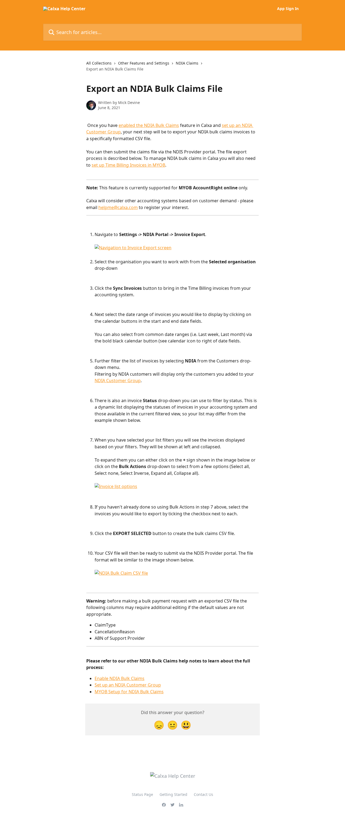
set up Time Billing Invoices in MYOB (128, 165)
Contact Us (203, 794)
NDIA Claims (187, 63)
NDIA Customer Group (118, 380)
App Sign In (288, 9)
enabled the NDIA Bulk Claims (149, 125)
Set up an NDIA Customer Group (128, 685)
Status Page (142, 794)
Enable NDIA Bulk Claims (119, 678)
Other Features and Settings (143, 63)
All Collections (99, 63)
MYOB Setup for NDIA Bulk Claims (129, 692)
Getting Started (173, 794)
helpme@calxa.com (118, 207)
